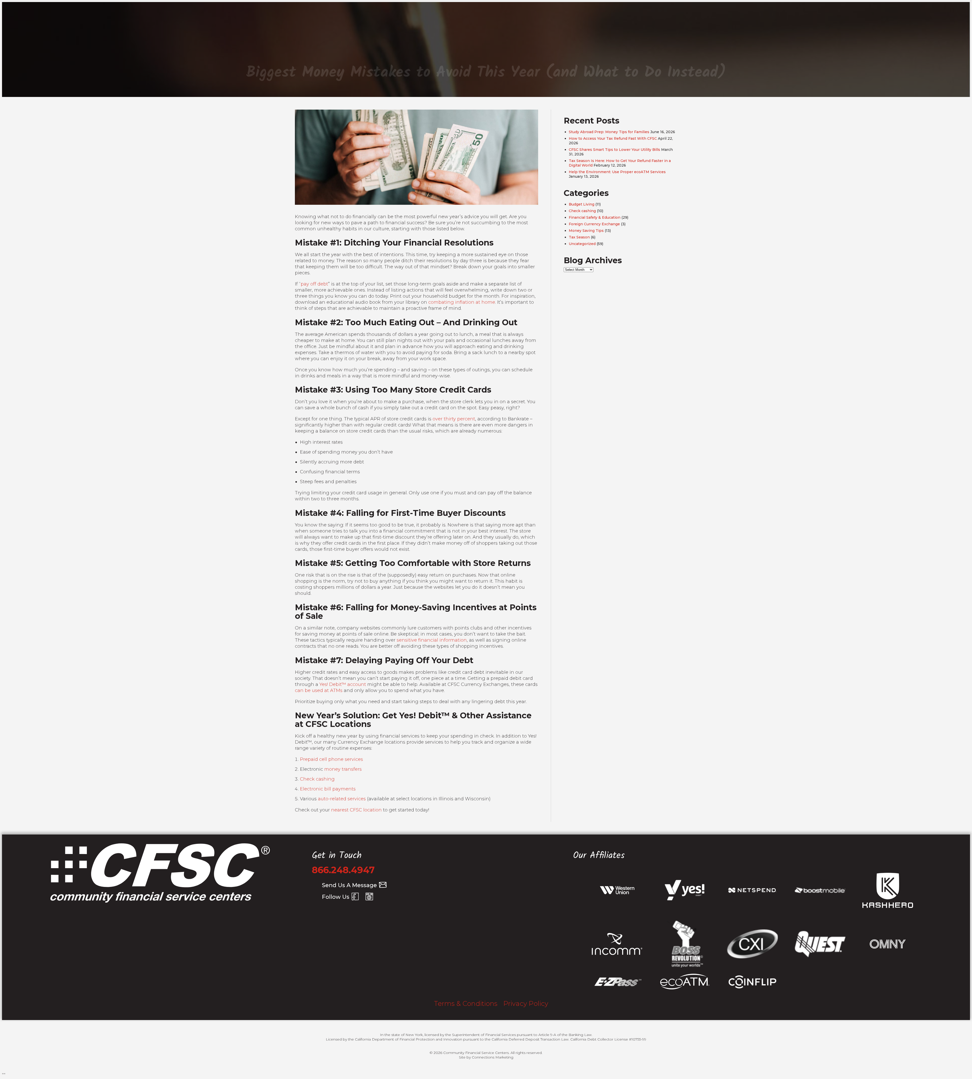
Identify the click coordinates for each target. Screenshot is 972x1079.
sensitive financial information (432, 640)
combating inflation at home (461, 302)
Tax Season (579, 237)
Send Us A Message (349, 885)
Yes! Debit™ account (342, 684)
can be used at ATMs (318, 690)
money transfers (343, 769)
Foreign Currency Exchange (594, 224)
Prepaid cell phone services (331, 759)
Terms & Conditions (465, 1004)
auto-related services (342, 799)
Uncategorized (582, 243)
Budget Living (581, 204)
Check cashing (317, 779)
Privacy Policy (525, 1004)
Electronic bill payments (328, 789)
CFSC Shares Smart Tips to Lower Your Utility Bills (614, 149)
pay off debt (314, 284)
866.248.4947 (343, 870)
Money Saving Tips (586, 230)
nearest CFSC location (356, 810)
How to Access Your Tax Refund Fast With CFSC (613, 138)
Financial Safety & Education (594, 217)
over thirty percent (454, 419)
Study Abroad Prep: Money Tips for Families (609, 132)
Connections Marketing (492, 1057)
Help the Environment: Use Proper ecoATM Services (617, 172)
